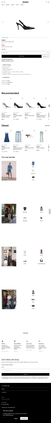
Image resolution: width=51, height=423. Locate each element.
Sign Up (25, 374)
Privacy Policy (6, 378)
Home (3, 4)
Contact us (41, 351)
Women (7, 4)
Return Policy (29, 350)
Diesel (12, 4)
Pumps (22, 4)
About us (16, 351)
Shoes (17, 4)
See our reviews (5, 351)
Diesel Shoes (10, 82)
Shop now (47, 125)
